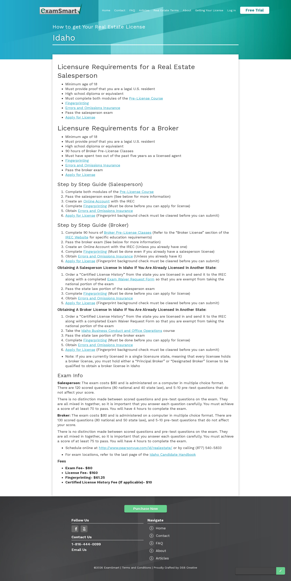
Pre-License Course (146, 98)
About (187, 10)
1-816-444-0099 (86, 544)
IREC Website (76, 237)
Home (106, 10)
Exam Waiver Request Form (130, 279)
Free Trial (255, 10)
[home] (61, 9)
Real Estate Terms (166, 10)
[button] (209, 10)
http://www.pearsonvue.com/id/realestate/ (135, 448)
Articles (144, 10)
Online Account (96, 201)
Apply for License (80, 117)
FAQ (132, 10)
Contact (119, 10)
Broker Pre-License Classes (127, 232)
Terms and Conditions (136, 567)
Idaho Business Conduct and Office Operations (121, 330)
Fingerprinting (77, 103)
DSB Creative (188, 567)
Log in (231, 10)
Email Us (79, 550)
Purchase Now (145, 509)
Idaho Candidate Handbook (173, 454)
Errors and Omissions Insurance (92, 108)
